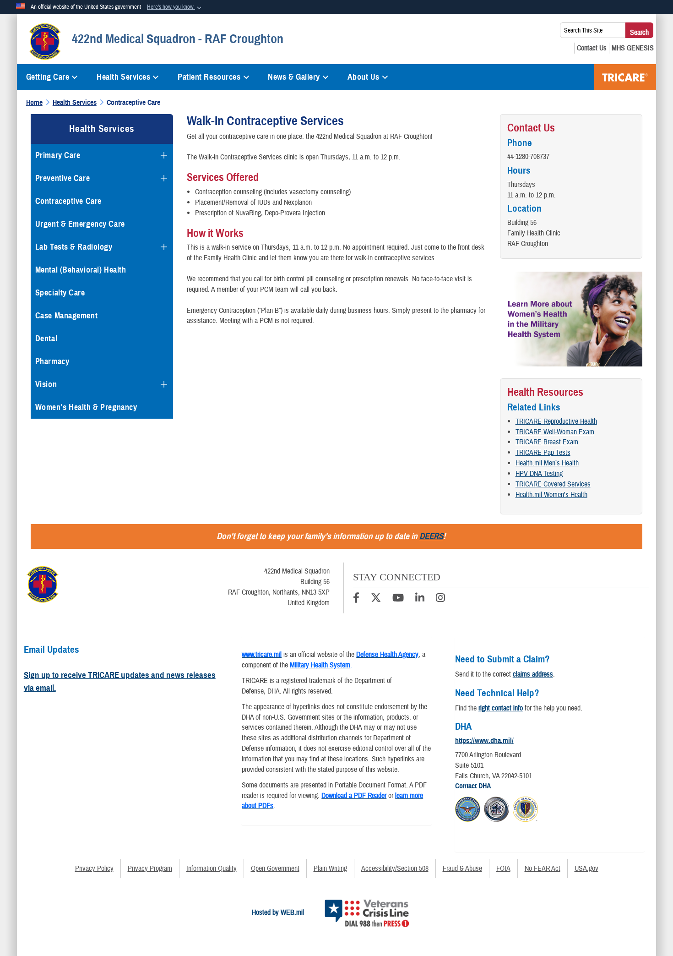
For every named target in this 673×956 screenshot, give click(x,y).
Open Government (275, 868)
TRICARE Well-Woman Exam (555, 432)
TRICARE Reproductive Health (556, 421)
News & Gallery (294, 77)
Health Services (123, 77)
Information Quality (211, 868)
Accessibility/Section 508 (395, 868)
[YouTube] (398, 599)
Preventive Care (62, 178)
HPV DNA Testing (539, 473)
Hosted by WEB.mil (278, 912)
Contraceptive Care (68, 201)
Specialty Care (60, 293)
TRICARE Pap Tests (543, 452)
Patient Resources (209, 77)
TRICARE (625, 77)
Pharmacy (52, 361)
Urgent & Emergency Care (80, 224)
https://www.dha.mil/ (484, 740)
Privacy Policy (94, 868)
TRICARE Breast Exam (547, 442)
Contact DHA (473, 786)
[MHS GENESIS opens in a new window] (633, 48)
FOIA (503, 868)
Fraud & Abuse (462, 868)
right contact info (500, 708)
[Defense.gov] (467, 808)
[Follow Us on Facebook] (356, 599)
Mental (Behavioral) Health (80, 270)
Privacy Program (150, 868)
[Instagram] (440, 599)
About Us (363, 77)
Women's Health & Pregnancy (86, 407)
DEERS (431, 536)
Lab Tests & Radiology (74, 247)
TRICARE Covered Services (553, 484)
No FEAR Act (542, 868)
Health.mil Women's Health (551, 494)
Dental (46, 338)
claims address (533, 674)
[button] (175, 7)
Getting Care (48, 77)
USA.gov (586, 868)
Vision (46, 384)
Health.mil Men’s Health (547, 463)
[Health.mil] (496, 808)
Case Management (66, 316)
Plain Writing (330, 868)
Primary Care (58, 155)
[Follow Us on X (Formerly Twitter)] (376, 599)
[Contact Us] (592, 48)
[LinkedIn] (419, 599)
